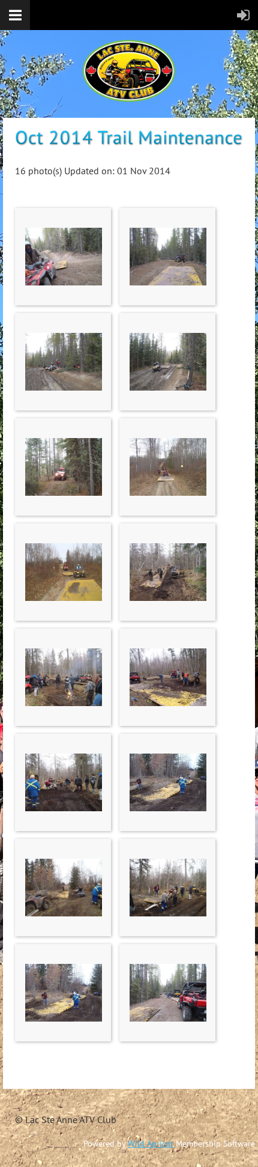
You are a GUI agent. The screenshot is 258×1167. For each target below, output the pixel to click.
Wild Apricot (150, 1143)
